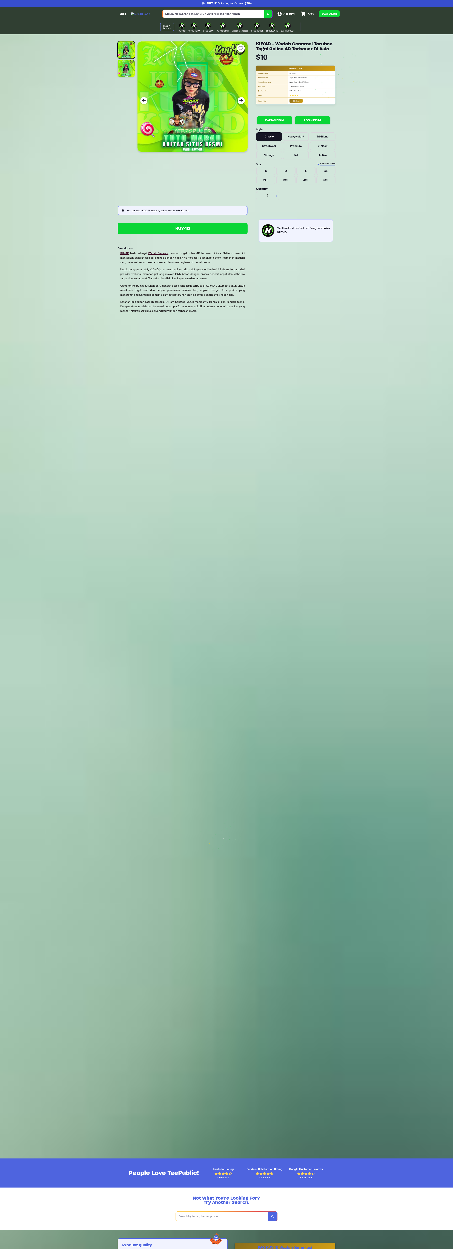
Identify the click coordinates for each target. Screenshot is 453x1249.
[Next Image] (241, 101)
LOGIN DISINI (312, 120)
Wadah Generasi (158, 253)
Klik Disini (296, 101)
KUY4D (182, 228)
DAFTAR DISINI (274, 120)
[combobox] (214, 14)
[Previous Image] (143, 101)
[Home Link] (140, 13)
